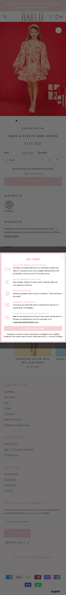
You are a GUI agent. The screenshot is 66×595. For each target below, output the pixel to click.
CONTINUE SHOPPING (33, 328)
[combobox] (55, 591)
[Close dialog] (62, 256)
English (55, 591)
